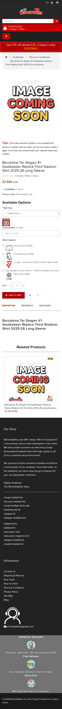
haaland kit (9, 527)
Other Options (9, 240)
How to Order (11, 583)
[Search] (56, 21)
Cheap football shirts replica (45, 699)
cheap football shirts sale (17, 505)
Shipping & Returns (14, 575)
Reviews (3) (27, 305)
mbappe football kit (14, 540)
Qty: (4, 285)
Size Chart (45, 305)
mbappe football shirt (15, 517)
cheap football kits (13, 497)
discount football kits (15, 501)
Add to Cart (15, 295)
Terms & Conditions (14, 587)
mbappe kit (9, 513)
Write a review (31, 176)
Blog (6, 599)
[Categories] (6, 36)
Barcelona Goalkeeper (39, 57)
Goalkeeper (18, 57)
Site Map (8, 595)
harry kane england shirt (16, 535)
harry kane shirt (12, 531)
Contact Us (9, 571)
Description (8, 305)
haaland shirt (10, 523)
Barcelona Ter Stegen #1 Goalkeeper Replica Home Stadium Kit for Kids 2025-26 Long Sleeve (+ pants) (30, 408)
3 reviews (18, 176)
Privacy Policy (11, 591)
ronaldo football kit (13, 544)
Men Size (8, 208)
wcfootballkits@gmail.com (20, 626)
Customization (8, 227)
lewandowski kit (12, 509)
